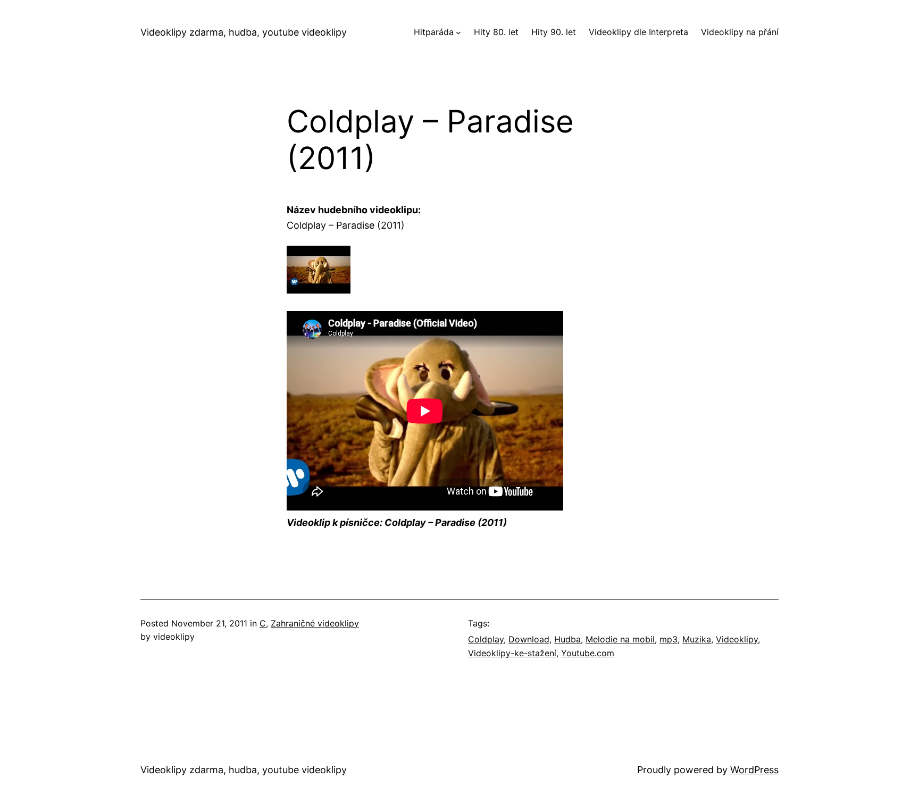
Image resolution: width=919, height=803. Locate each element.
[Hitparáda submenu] (458, 32)
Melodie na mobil (620, 639)
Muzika (696, 639)
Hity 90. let (553, 32)
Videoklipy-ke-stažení (512, 653)
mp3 (668, 639)
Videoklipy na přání (740, 32)
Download (528, 639)
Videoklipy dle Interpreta (638, 32)
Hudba (567, 639)
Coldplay (486, 639)
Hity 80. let (496, 32)
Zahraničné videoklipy (315, 623)
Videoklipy (737, 639)
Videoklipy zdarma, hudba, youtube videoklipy (243, 32)
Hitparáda (434, 32)
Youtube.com (587, 653)
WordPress (754, 769)
